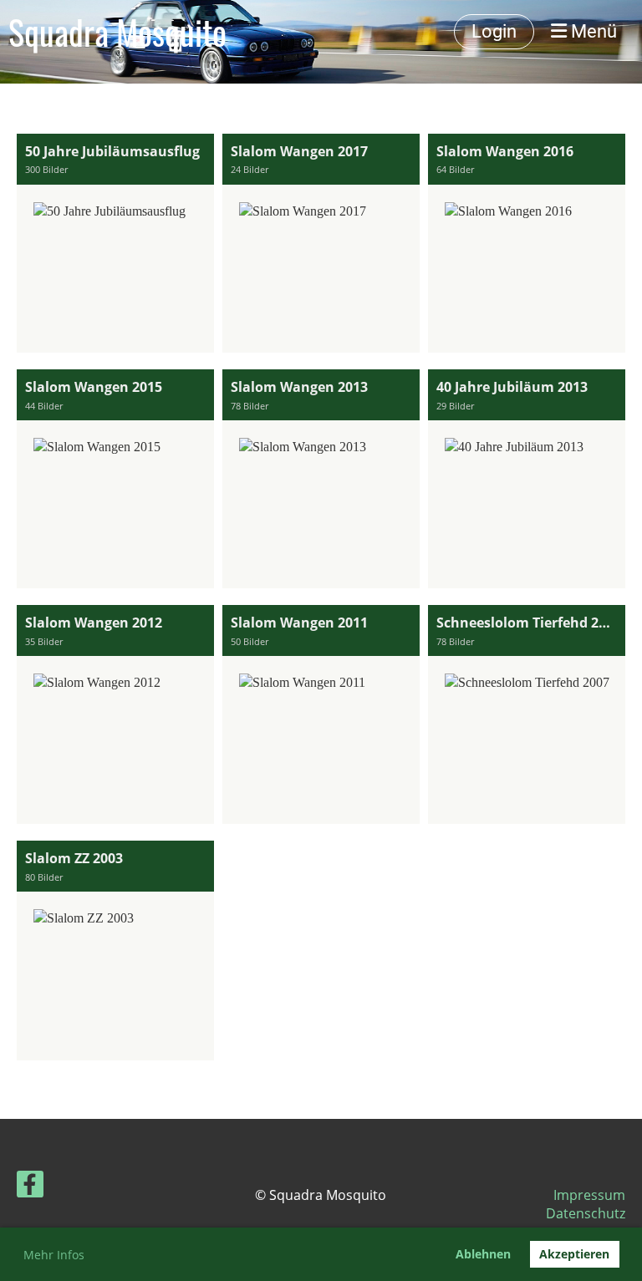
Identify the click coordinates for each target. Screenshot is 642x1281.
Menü (592, 31)
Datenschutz (585, 1213)
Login (494, 31)
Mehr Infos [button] (53, 1255)
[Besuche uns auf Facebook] (30, 1187)
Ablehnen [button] (483, 1254)
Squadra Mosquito (117, 31)
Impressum (589, 1195)
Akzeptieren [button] (574, 1254)
